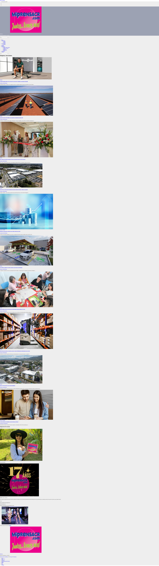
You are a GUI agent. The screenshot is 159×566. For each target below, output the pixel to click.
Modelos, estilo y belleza (6, 47)
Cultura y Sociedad (5, 48)
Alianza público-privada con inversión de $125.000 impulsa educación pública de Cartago (12, 309)
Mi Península (3, 40)
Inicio (2, 558)
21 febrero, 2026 (2, 119)
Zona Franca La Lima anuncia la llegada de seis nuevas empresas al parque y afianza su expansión (14, 189)
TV (2, 563)
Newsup (11, 556)
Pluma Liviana (3, 43)
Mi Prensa (6, 119)
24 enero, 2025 (2, 352)
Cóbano (4, 41)
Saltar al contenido (2, 0)
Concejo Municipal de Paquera (6, 561)
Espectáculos (3, 46)
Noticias (3, 45)
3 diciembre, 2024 (2, 423)
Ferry (2, 564)
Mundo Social (5, 49)
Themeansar (14, 556)
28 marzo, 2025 (2, 269)
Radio (2, 562)
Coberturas (3, 560)
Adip (2, 559)
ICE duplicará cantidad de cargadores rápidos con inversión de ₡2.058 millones (11, 267)
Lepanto (4, 42)
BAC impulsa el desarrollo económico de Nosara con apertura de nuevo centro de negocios (12, 159)
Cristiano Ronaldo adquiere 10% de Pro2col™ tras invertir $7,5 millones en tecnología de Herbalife (14, 81)
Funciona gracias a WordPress (4, 556)
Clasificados (3, 51)
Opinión (4, 44)
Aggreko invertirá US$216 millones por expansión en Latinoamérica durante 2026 (11, 117)
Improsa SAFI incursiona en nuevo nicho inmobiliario (7, 385)
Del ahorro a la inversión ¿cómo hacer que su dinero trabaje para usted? (10, 231)
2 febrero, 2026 (2, 191)
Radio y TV (4, 50)
